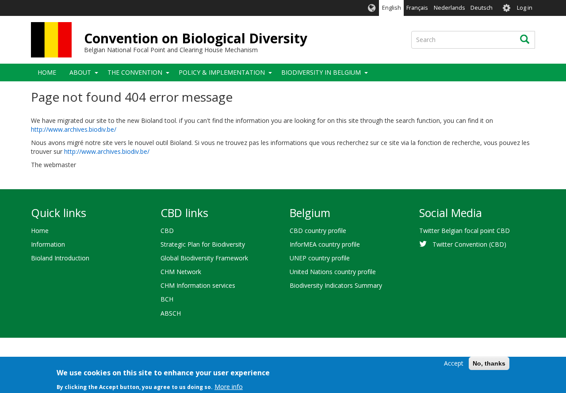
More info (228, 386)
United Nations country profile (333, 271)
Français (417, 7)
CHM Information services (198, 285)
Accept (453, 363)
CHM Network (181, 271)
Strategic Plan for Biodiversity (203, 244)
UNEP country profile (320, 258)
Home (47, 72)
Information (48, 244)
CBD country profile (318, 230)
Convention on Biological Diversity (195, 38)
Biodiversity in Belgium (321, 72)
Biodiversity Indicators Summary (336, 285)
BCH (167, 299)
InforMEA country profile (325, 244)
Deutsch (481, 7)
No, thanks (489, 363)
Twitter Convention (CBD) (469, 244)
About (80, 72)
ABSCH (171, 313)
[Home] (51, 39)
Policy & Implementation (222, 72)
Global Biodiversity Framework (204, 258)
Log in (524, 7)
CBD (167, 230)
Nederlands (449, 7)
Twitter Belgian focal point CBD (464, 230)
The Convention (134, 72)
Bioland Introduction (60, 258)
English (391, 7)
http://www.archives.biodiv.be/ (73, 129)
